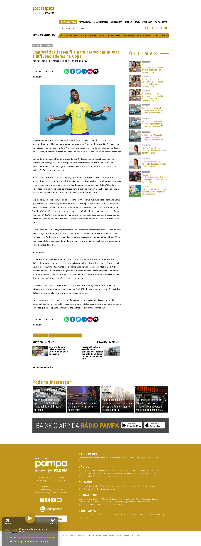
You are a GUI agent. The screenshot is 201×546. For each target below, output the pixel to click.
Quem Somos (116, 22)
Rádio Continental (99, 470)
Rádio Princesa (85, 473)
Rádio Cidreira (110, 476)
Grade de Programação (110, 486)
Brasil (81, 499)
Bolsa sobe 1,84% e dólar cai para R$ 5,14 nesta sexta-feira (82, 407)
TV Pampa (110, 514)
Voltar (41, 335)
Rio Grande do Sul (93, 499)
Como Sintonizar (109, 489)
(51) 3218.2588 (55, 486)
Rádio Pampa (43, 9)
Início (81, 486)
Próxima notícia (107, 342)
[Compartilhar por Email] (96, 71)
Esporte (155, 499)
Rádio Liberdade (138, 470)
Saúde (109, 501)
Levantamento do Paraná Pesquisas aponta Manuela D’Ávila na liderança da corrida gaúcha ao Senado (83, 35)
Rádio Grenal (84, 470)
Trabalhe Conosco (143, 22)
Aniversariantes (144, 501)
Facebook (152, 28)
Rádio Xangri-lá (85, 476)
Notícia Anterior (45, 342)
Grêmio (82, 501)
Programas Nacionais (146, 486)
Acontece (146, 499)
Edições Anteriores (86, 504)
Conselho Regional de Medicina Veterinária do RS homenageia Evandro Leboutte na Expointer (154, 178)
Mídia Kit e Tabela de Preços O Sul (110, 504)
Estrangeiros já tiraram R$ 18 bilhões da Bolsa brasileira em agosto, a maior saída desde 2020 (151, 404)
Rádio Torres (151, 473)
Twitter (161, 28)
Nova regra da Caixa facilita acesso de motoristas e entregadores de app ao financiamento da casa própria (117, 403)
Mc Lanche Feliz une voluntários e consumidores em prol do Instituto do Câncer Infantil (154, 68)
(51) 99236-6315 (60, 492)
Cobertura (96, 489)
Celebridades (99, 501)
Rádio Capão (138, 473)
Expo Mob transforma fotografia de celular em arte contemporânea (154, 150)
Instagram (157, 28)
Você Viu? (131, 501)
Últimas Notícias (68, 22)
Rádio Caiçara (123, 470)
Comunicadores (101, 22)
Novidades (133, 514)
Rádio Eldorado (153, 470)
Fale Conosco (161, 22)
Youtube (166, 28)
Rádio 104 (112, 470)
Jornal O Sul (121, 514)
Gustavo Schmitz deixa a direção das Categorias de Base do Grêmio (58, 350)
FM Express (111, 473)
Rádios (101, 514)
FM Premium (98, 473)
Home (36, 45)
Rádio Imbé (97, 476)
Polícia (120, 499)
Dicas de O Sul (120, 501)
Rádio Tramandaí (124, 473)
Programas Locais (129, 486)
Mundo (105, 499)
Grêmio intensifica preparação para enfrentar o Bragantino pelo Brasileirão (154, 191)
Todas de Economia (65, 335)
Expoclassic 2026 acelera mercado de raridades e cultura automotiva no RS (152, 110)
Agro (138, 499)
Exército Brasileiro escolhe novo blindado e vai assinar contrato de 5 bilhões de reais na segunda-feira (92, 353)
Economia (47, 45)
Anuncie (128, 22)
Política (113, 499)
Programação (85, 22)
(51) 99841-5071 (57, 490)
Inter (89, 501)
